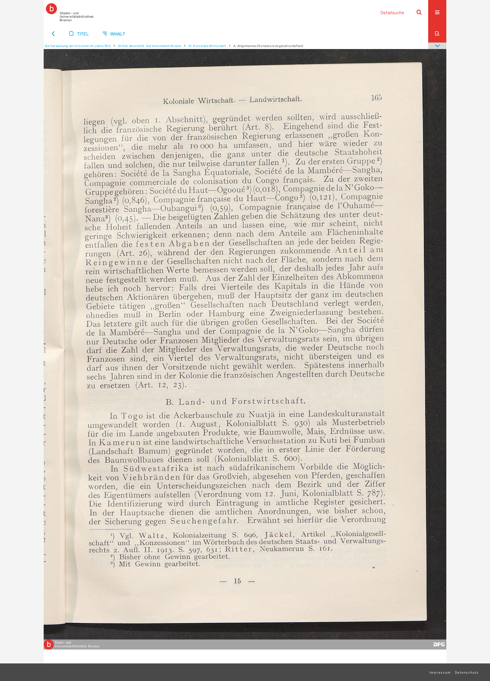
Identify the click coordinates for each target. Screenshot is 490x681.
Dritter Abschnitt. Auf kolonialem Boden (149, 46)
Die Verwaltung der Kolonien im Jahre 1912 (78, 46)
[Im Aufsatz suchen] (437, 33)
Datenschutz (467, 672)
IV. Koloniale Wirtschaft (207, 46)
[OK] (419, 12)
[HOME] (69, 12)
